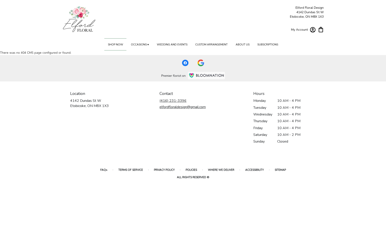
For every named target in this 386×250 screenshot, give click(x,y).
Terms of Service (130, 170)
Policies (191, 170)
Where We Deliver (221, 170)
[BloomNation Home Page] (206, 75)
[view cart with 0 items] (321, 29)
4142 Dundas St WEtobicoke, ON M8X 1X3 (89, 103)
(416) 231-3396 (173, 100)
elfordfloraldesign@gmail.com (182, 107)
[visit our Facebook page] (185, 63)
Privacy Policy (164, 170)
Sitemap (280, 170)
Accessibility (254, 170)
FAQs (103, 170)
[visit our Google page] (201, 63)
